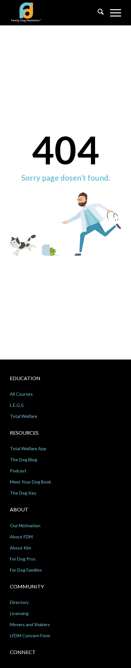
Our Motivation (25, 525)
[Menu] (112, 12)
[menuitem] (97, 12)
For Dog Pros (23, 558)
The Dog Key (23, 493)
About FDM (21, 536)
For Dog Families (26, 570)
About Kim (20, 547)
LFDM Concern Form (30, 635)
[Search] (97, 12)
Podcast (18, 470)
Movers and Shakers (30, 624)
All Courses (21, 394)
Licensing (19, 613)
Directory (19, 602)
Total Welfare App (28, 448)
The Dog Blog (23, 459)
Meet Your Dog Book (30, 481)
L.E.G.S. (17, 405)
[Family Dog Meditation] (54, 12)
